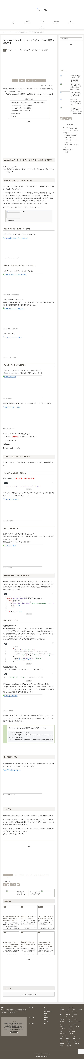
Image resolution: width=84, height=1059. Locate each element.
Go (16, 875)
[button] (42, 80)
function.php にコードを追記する (21, 110)
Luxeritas (21, 875)
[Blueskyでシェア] (22, 80)
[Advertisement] (29, 134)
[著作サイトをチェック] (61, 118)
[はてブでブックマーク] (35, 80)
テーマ (35, 875)
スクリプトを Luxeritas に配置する (22, 108)
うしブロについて (44, 1054)
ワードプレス (7, 877)
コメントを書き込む (28, 994)
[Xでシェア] (15, 80)
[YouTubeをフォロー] (70, 118)
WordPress (10, 875)
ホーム (37, 1054)
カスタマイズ (29, 875)
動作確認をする (15, 113)
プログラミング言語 (44, 875)
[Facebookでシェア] (29, 80)
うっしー (14, 1021)
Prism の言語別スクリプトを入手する (23, 105)
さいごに (13, 116)
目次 (26, 99)
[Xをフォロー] (64, 118)
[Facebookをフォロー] (67, 118)
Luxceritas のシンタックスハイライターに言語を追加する (27, 102)
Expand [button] (28, 489)
